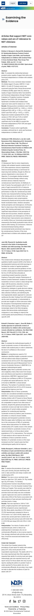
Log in (13, 3)
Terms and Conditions (12, 607)
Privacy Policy (24, 607)
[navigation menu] (31, 3)
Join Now (22, 3)
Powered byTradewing (17, 609)
